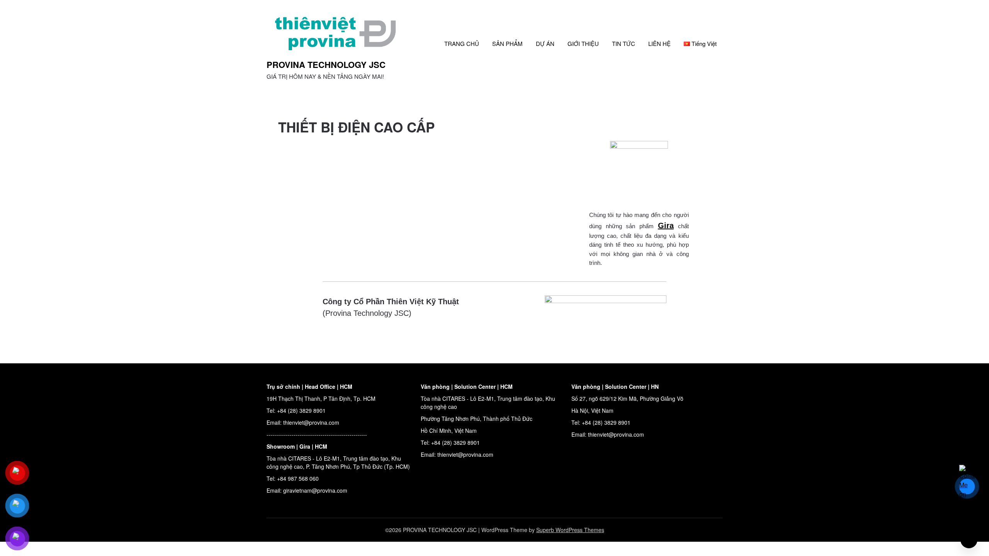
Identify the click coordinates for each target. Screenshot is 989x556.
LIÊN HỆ (659, 43)
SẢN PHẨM (507, 43)
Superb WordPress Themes (570, 530)
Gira (666, 225)
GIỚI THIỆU (583, 43)
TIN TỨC (623, 43)
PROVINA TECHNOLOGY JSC (326, 64)
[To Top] (968, 539)
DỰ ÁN (545, 43)
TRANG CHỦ (461, 43)
